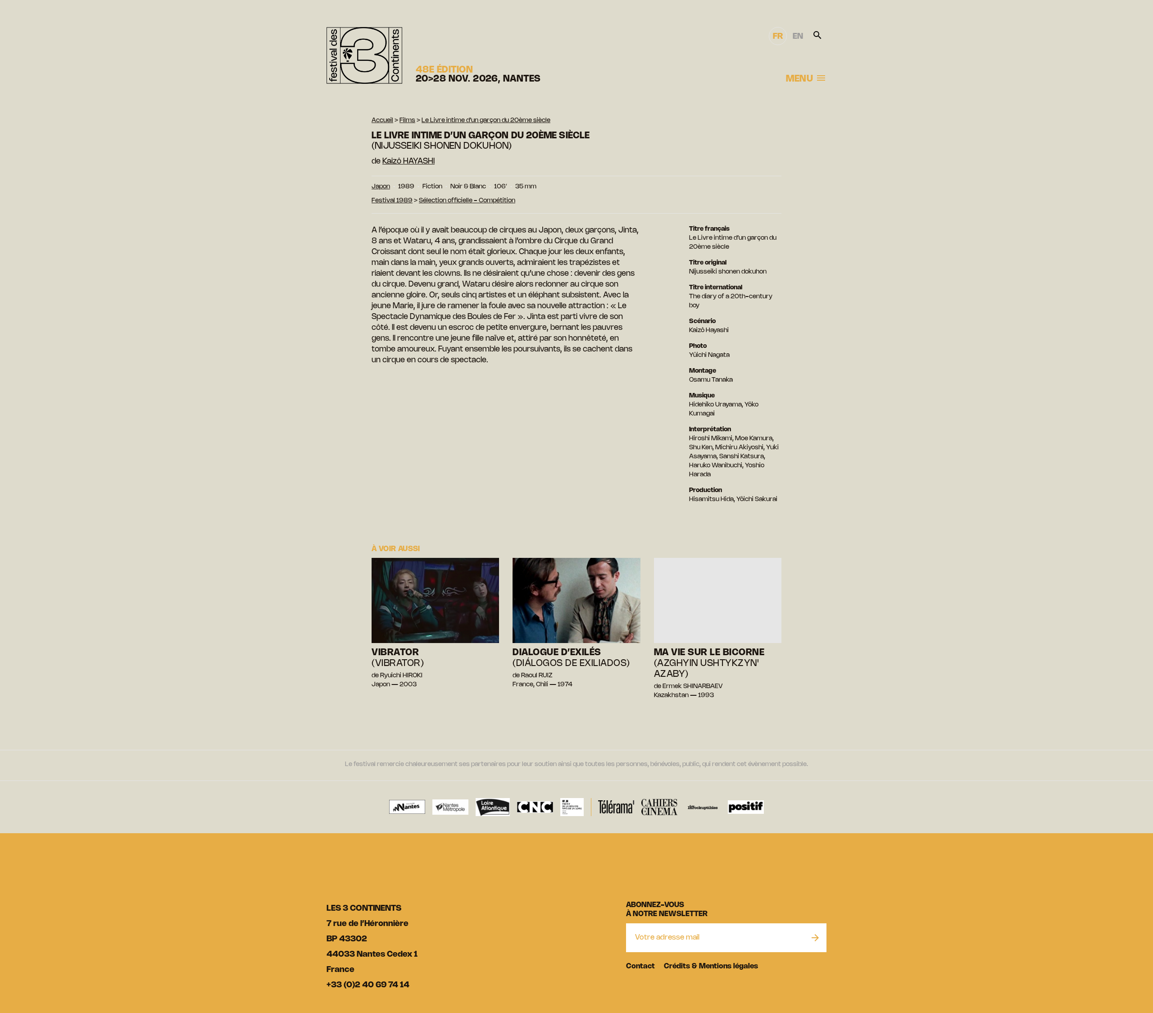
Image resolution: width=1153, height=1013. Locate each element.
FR (778, 36)
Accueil (382, 120)
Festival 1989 (392, 201)
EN (798, 36)
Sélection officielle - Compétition (467, 201)
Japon (381, 187)
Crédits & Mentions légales (711, 966)
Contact (640, 966)
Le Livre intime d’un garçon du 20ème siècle (486, 120)
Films (407, 120)
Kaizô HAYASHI (408, 161)
